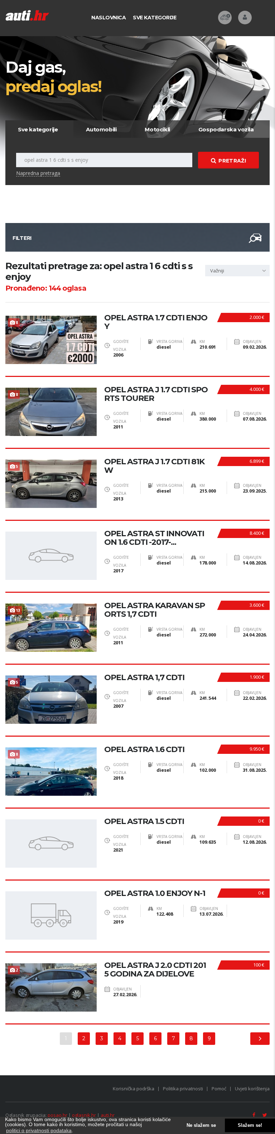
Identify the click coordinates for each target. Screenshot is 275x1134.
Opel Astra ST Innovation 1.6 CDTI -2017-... (154, 538)
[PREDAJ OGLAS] (225, 17)
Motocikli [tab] (157, 129)
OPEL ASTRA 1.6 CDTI (144, 749)
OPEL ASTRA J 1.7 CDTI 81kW (154, 466)
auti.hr (108, 1115)
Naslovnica (108, 17)
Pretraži (232, 161)
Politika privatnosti (183, 1088)
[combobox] (237, 270)
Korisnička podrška (133, 1088)
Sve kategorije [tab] (38, 129)
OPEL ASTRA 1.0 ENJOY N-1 (154, 893)
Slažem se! (250, 1125)
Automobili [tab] (101, 129)
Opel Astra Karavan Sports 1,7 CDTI (154, 610)
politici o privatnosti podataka (39, 1130)
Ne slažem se (201, 1125)
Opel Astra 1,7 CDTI (144, 677)
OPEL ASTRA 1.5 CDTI (144, 821)
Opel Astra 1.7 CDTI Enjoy (155, 322)
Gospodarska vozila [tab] (226, 129)
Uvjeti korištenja (252, 1088)
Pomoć (219, 1088)
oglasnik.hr (84, 1115)
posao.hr (57, 1115)
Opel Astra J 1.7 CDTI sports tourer (156, 394)
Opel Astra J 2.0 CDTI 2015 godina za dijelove (155, 969)
